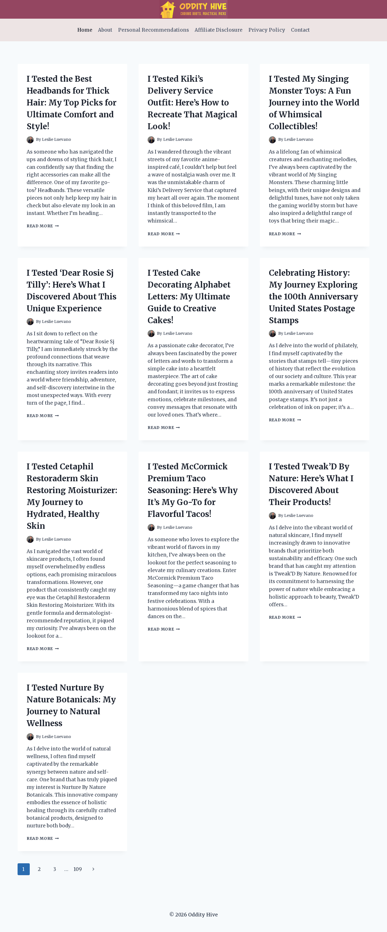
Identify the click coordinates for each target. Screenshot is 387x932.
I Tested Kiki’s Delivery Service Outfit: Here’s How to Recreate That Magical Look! (192, 102)
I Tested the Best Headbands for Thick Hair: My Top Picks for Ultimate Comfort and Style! (71, 102)
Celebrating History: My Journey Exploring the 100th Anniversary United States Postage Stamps (313, 296)
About (105, 30)
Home (84, 30)
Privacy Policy (266, 30)
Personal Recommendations (153, 30)
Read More (43, 226)
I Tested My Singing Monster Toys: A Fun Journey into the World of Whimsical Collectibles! (314, 102)
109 (78, 869)
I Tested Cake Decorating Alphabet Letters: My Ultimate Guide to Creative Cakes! (189, 296)
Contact (300, 30)
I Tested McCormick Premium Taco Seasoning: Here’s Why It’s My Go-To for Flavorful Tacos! (193, 490)
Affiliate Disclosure (219, 30)
